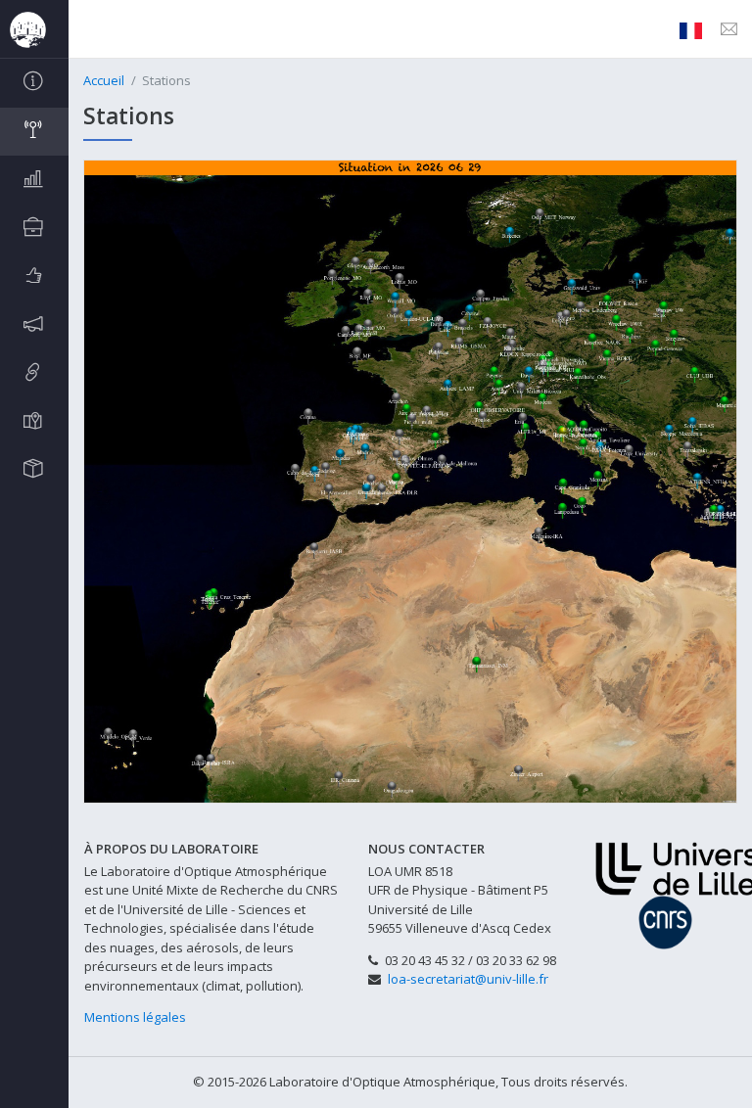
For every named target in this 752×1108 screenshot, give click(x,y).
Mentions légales (135, 1017)
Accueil (103, 80)
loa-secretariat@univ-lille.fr (468, 979)
